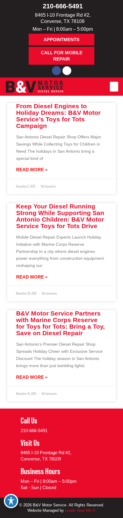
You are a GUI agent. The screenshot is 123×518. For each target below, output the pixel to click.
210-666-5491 (63, 6)
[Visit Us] (11, 450)
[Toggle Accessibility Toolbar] (11, 501)
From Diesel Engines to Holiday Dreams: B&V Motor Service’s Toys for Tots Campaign (58, 116)
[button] (114, 87)
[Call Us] (11, 424)
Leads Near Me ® (80, 510)
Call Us (29, 420)
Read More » (31, 169)
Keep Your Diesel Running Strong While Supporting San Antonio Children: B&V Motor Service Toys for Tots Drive (60, 216)
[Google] (66, 70)
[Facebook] (56, 70)
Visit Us (30, 443)
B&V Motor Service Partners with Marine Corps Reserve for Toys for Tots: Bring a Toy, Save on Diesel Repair (60, 323)
